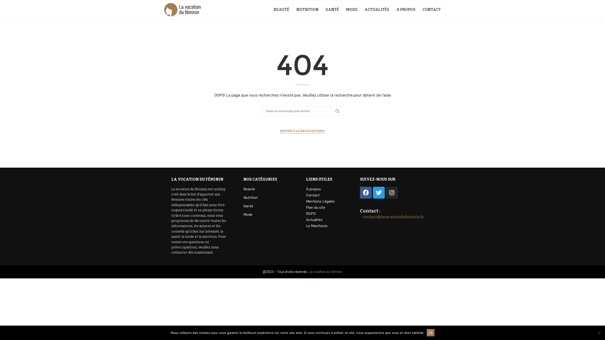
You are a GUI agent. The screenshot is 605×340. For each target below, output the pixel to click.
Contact (432, 9)
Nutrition (307, 9)
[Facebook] (366, 193)
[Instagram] (392, 193)
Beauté (281, 9)
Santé (332, 9)
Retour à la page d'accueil (302, 131)
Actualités (377, 9)
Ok (431, 333)
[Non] (599, 333)
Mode (352, 9)
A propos (405, 9)
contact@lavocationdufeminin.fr (392, 216)
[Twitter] (379, 193)
